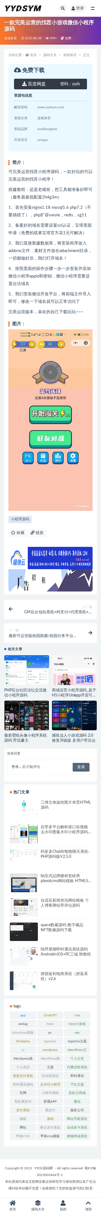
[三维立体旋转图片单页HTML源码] (24, 807)
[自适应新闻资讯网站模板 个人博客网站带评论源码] (24, 909)
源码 (50, 1118)
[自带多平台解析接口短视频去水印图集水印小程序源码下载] (24, 835)
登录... (16, 767)
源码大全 (50, 55)
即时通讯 (77, 1075)
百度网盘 (36, 84)
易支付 (50, 1110)
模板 (23, 1118)
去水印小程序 (50, 1084)
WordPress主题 (77, 1051)
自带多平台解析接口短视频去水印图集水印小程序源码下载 (64, 832)
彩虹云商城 (77, 1093)
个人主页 (77, 1058)
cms (77, 1015)
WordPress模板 (50, 1059)
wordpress (50, 1050)
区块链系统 (50, 1075)
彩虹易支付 (23, 1101)
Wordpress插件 (23, 1059)
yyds (70, 84)
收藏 (19, 533)
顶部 (88, 1209)
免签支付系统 (23, 1075)
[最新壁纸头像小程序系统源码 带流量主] (26, 716)
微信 (77, 1101)
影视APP (50, 1101)
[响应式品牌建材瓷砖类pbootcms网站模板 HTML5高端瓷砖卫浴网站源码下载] (24, 887)
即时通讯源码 (23, 1084)
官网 (23, 1093)
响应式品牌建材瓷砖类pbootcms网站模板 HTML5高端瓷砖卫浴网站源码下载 (64, 881)
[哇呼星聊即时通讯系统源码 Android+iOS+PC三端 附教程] (24, 957)
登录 (80, 8)
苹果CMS (23, 1136)
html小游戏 (77, 1024)
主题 (50, 1067)
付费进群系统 (77, 1067)
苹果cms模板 (50, 1136)
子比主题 (77, 1084)
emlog (23, 1024)
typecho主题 (77, 1041)
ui (23, 1050)
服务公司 (77, 1110)
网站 (23, 1127)
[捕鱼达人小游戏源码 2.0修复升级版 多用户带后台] (74, 716)
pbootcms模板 (23, 1032)
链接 (39, 533)
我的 (63, 1209)
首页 (33, 55)
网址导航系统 (77, 1118)
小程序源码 (20, 519)
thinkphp (23, 1041)
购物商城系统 (77, 1136)
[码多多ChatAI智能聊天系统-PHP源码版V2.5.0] (24, 855)
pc (50, 1032)
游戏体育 (10, 38)
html (50, 1024)
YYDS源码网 (43, 1168)
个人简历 (23, 1067)
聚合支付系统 (50, 1127)
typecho (50, 1041)
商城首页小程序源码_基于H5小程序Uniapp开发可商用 (74, 695)
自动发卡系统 (77, 1127)
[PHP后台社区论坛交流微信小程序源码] (26, 679)
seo (77, 1032)
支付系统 (23, 1110)
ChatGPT (50, 1015)
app (23, 1015)
